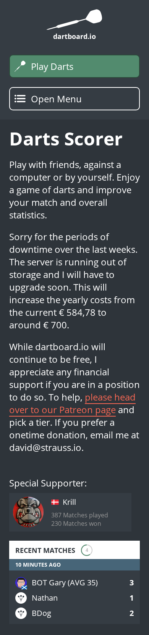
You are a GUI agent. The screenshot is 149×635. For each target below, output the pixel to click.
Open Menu (56, 98)
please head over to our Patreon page (72, 403)
